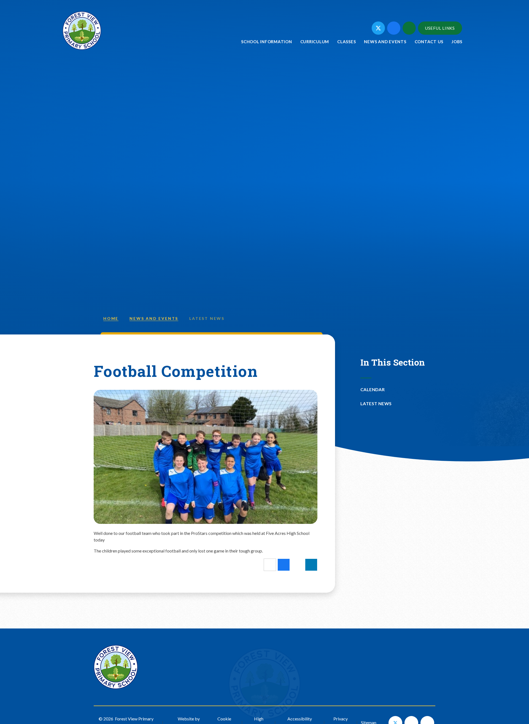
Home (110, 318)
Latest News (207, 318)
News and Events (153, 318)
